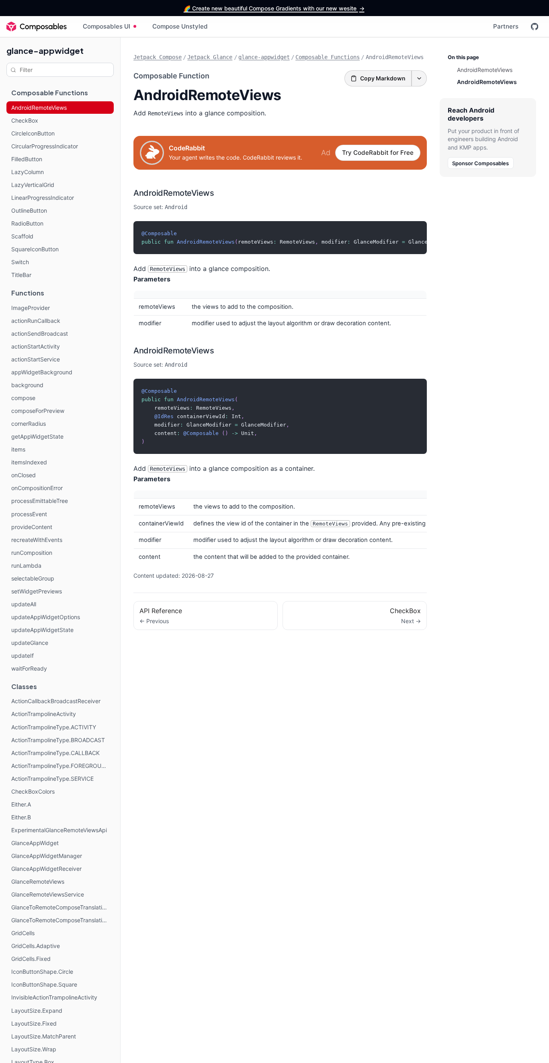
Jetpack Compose (157, 57)
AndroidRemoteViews (173, 193)
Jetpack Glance (209, 57)
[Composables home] (36, 26)
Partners (505, 26)
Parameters (151, 279)
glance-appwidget (45, 50)
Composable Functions (327, 57)
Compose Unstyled (180, 26)
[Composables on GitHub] (534, 26)
